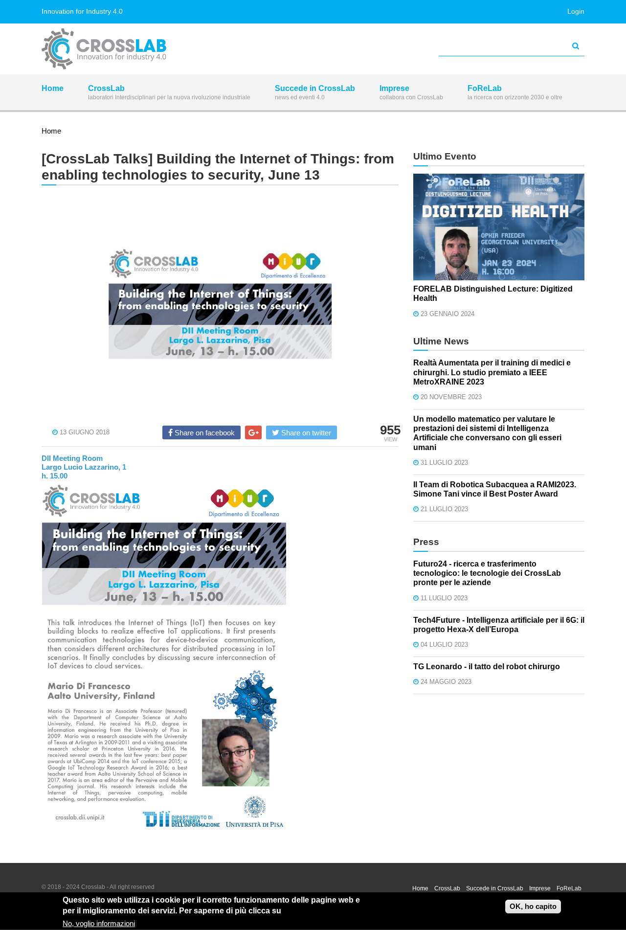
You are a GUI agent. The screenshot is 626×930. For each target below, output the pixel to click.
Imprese (411, 92)
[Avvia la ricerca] (575, 46)
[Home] (104, 47)
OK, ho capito (533, 906)
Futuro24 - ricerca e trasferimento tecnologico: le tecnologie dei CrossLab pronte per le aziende (487, 573)
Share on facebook (204, 433)
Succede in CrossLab (315, 92)
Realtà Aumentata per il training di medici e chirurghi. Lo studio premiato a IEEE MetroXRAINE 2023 (492, 372)
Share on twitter (305, 433)
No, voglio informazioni (99, 923)
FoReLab (515, 92)
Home (53, 88)
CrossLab (169, 92)
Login (575, 11)
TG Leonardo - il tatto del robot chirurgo (486, 666)
